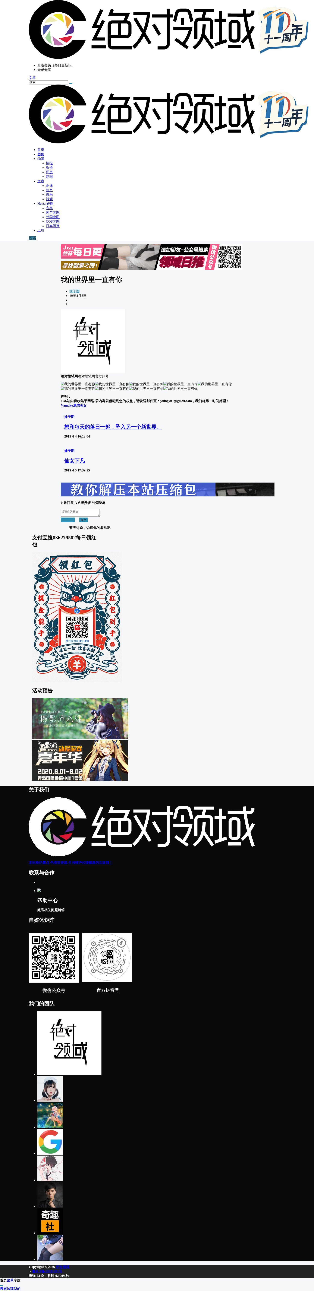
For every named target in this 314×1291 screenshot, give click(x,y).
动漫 (40, 158)
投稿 (32, 238)
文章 (40, 181)
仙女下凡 (74, 461)
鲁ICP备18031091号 (47, 1271)
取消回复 (67, 519)
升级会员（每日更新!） (55, 65)
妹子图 (74, 291)
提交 (83, 519)
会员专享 (44, 69)
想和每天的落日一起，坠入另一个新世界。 (113, 427)
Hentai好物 (45, 203)
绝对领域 (62, 1267)
